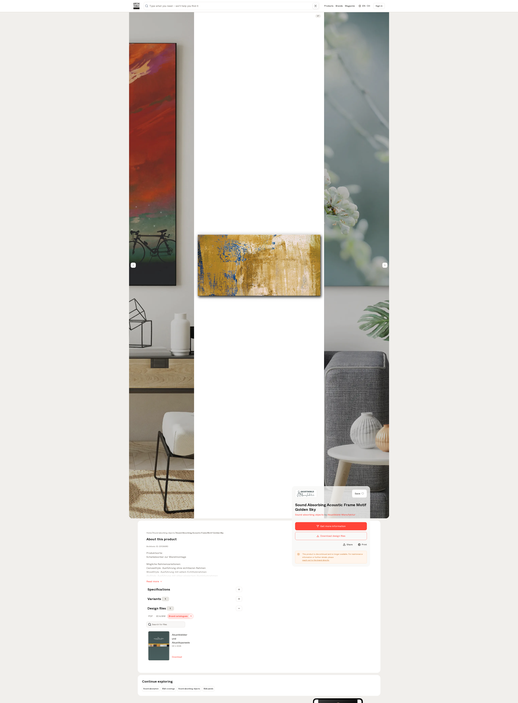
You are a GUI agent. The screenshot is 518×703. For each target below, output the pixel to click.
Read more (152, 581)
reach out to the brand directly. (315, 560)
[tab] (150, 616)
